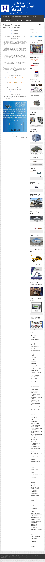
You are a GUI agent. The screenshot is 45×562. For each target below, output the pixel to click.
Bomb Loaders (34, 370)
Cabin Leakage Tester (36, 419)
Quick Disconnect (35, 416)
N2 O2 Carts (33, 437)
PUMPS (32, 467)
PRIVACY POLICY (14, 556)
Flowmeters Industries (36, 517)
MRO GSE (33, 441)
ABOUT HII (33, 335)
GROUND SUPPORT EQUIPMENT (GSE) (11, 555)
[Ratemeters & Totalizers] (14, 91)
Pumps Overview (35, 469)
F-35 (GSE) (33, 363)
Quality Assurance (35, 339)
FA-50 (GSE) (34, 365)
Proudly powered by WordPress (7, 557)
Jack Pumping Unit (35, 446)
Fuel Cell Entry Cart (35, 448)
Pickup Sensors (34, 527)
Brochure (33, 348)
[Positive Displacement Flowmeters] (18, 77)
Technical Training (35, 341)
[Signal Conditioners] (11, 82)
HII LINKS (28, 20)
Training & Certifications (36, 343)
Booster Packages (35, 495)
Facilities (33, 337)
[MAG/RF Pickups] (8, 77)
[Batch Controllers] (18, 82)
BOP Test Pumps (35, 502)
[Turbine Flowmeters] (11, 72)
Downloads (33, 541)
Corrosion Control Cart (36, 450)
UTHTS (33, 359)
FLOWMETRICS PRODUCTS (29, 555)
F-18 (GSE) (33, 361)
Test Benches (34, 421)
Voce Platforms (30, 557)
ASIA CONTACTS (37, 555)
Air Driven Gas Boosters (36, 474)
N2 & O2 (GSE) (34, 439)
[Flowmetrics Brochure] (15, 116)
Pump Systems (34, 493)
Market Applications (35, 513)
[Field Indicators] (20, 87)
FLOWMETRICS (7, 20)
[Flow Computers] (18, 72)
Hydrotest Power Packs (36, 497)
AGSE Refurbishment (36, 346)
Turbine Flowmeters (35, 519)
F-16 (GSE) (33, 354)
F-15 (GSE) (33, 357)
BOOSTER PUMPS (21, 555)
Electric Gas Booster (35, 479)
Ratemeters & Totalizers (36, 529)
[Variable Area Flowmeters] (12, 87)
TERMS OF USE (7, 556)
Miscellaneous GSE (35, 461)
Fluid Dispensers (35, 423)
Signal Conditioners (35, 536)
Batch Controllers (35, 531)
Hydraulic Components (36, 463)
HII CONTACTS (18, 20)
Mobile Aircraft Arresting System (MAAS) (35, 458)
